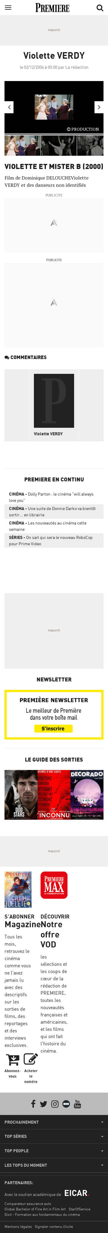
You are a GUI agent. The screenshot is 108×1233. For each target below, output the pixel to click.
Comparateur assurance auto (27, 1203)
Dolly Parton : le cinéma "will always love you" (51, 497)
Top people (16, 1150)
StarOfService (79, 1209)
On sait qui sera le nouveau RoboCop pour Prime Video (51, 540)
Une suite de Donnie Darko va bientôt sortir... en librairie (52, 511)
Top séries (15, 1136)
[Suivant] (99, 107)
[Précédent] (9, 107)
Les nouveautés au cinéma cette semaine (47, 526)
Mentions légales (18, 1226)
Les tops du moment (25, 1165)
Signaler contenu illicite (54, 1226)
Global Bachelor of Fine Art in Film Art (35, 1209)
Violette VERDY (48, 433)
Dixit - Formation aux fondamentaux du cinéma (42, 1214)
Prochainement (21, 1122)
